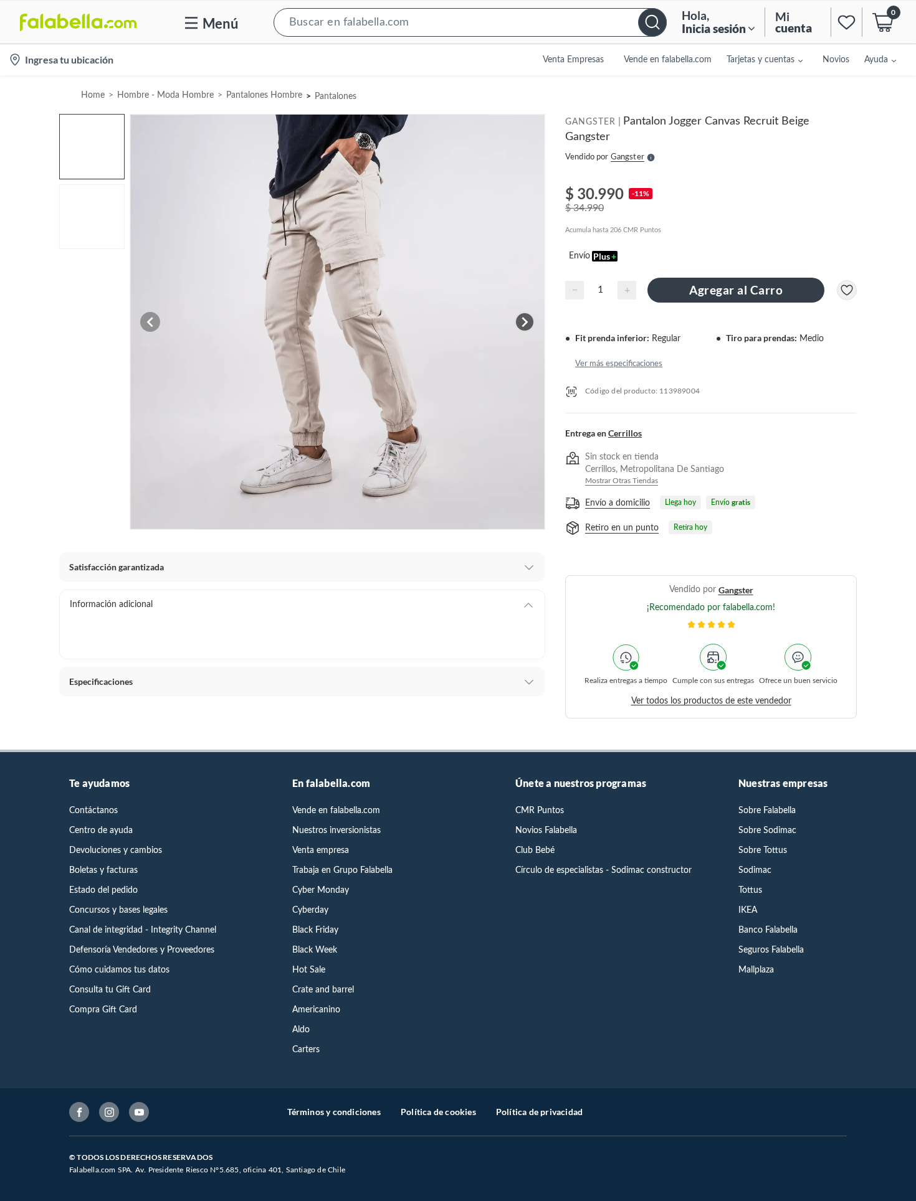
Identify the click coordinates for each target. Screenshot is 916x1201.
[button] (470, 22)
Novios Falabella (546, 830)
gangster (735, 590)
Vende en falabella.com (336, 810)
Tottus (750, 890)
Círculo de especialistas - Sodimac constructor (603, 870)
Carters (306, 1049)
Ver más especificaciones (618, 364)
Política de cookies (438, 1111)
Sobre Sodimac (767, 830)
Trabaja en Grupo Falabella (342, 870)
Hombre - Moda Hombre (165, 95)
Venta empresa (320, 850)
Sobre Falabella (767, 810)
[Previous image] (150, 322)
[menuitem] (757, 60)
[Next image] (525, 322)
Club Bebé (535, 850)
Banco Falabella (768, 930)
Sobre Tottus (762, 850)
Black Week (314, 950)
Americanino (316, 1010)
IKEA (747, 910)
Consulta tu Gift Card (110, 990)
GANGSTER (590, 122)
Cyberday (310, 910)
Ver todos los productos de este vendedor (711, 701)
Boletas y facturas (103, 870)
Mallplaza (756, 970)
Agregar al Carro (736, 290)
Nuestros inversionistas (336, 830)
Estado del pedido (103, 890)
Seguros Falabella (771, 950)
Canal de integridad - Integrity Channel (142, 930)
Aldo (301, 1029)
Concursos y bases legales (118, 910)
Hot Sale (308, 970)
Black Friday (315, 930)
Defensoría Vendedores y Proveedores (141, 950)
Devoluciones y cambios (115, 850)
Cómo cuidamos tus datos (119, 970)
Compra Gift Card (103, 1010)
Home (93, 95)
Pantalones (335, 96)
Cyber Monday (320, 890)
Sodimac (754, 870)
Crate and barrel (323, 990)
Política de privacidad (539, 1111)
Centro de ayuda (101, 830)
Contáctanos (93, 810)
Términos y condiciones (334, 1111)
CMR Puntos (539, 810)
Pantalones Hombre (264, 95)
